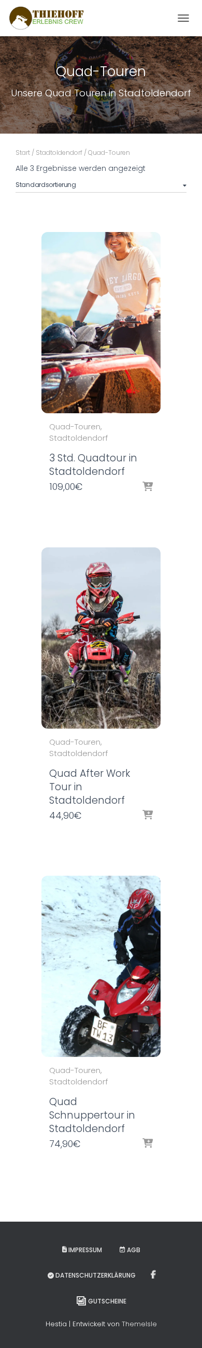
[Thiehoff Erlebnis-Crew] (50, 18)
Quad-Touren (74, 426)
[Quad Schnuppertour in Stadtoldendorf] (101, 966)
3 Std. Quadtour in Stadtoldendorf (93, 465)
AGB (133, 1249)
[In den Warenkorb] (147, 487)
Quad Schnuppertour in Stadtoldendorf (92, 1115)
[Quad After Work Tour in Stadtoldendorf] (101, 638)
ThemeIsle (139, 1324)
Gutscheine (107, 1301)
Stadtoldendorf (59, 152)
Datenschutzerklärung (95, 1275)
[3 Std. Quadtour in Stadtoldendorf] (101, 322)
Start (23, 152)
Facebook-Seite (154, 1275)
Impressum (85, 1249)
